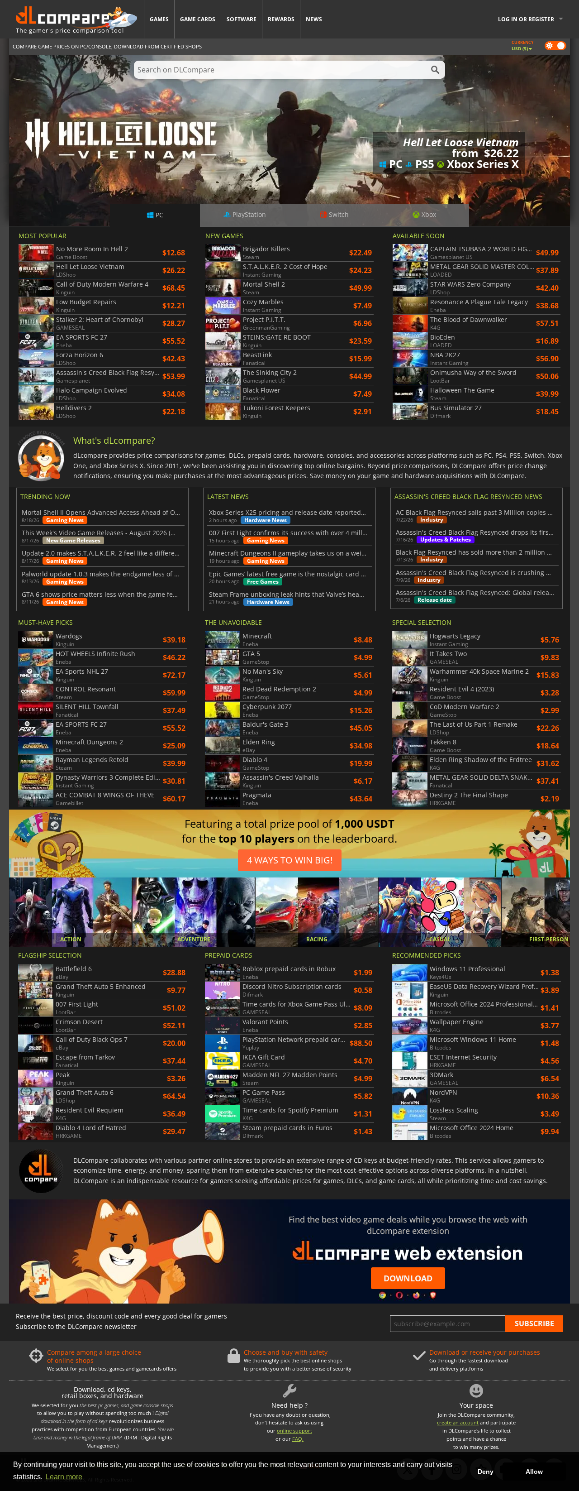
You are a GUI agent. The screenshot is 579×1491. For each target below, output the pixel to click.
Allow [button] (534, 1471)
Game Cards (197, 19)
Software (241, 19)
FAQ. (298, 1438)
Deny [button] (486, 1471)
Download (408, 1278)
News (314, 19)
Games (159, 19)
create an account (458, 1422)
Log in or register (526, 19)
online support (294, 1430)
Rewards (281, 19)
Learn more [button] (64, 1477)
